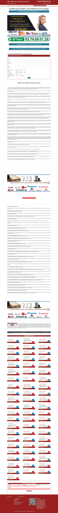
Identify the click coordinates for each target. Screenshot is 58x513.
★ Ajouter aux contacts (39, 508)
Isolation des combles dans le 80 (40, 503)
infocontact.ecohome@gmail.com (19, 502)
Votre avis (9, 487)
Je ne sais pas (22, 75)
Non (18, 74)
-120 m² (17, 71)
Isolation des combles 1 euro (47, 3)
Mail (8, 68)
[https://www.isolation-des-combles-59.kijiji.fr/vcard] (32, 501)
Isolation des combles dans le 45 (40, 502)
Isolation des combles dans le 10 (40, 501)
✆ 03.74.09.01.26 (43, 1)
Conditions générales (21, 496)
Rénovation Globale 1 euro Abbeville (41, 504)
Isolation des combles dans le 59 (11, 3)
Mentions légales (9, 496)
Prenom (9, 59)
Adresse (9, 61)
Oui (16, 74)
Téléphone (9, 66)
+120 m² (20, 71)
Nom (8, 57)
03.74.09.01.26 (19, 503)
